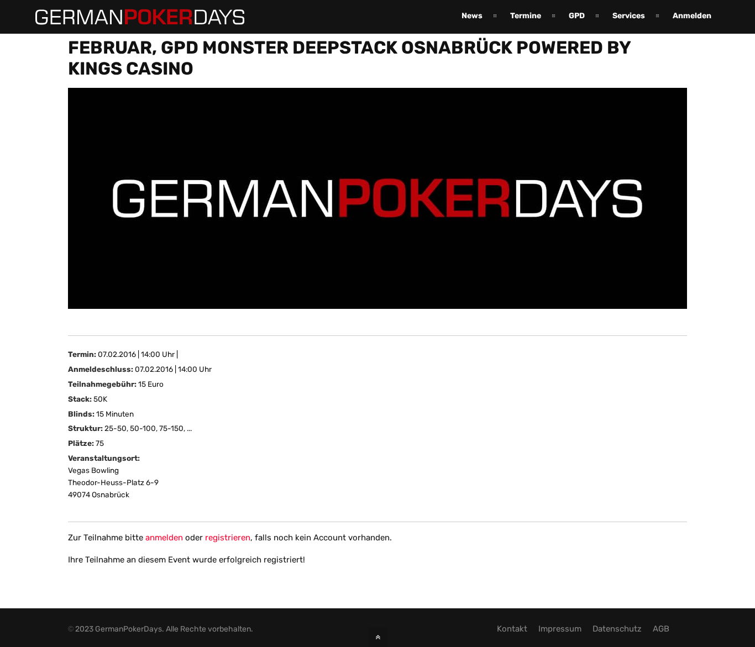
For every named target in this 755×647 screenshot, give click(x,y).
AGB (661, 629)
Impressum (559, 629)
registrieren (227, 538)
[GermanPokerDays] (131, 18)
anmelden (164, 538)
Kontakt (512, 629)
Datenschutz (617, 629)
